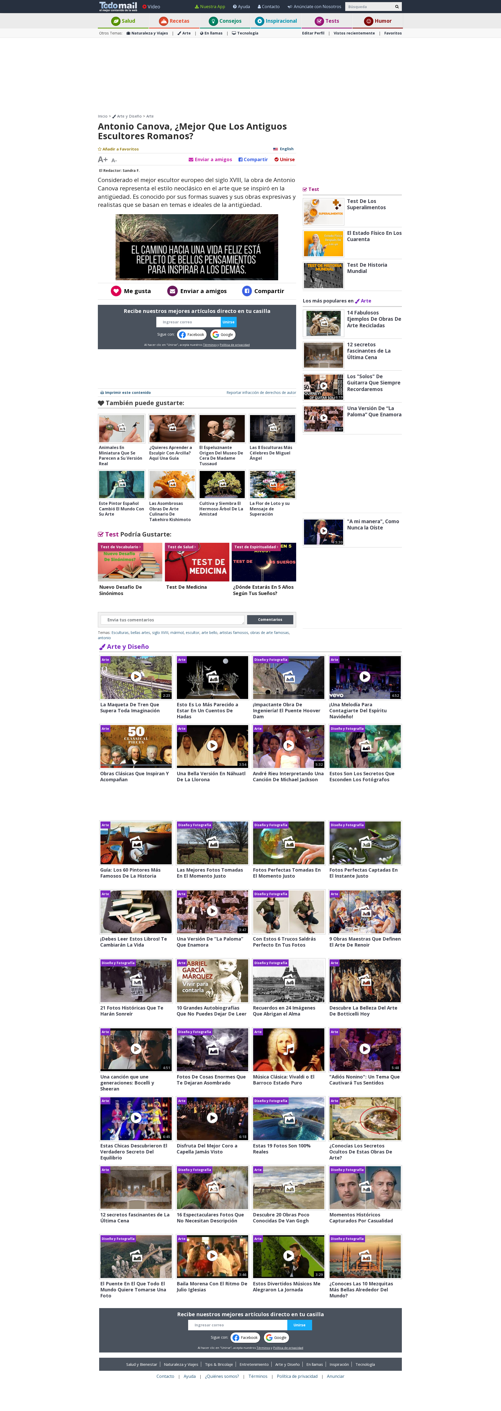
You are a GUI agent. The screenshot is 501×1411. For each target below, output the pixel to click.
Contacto (271, 6)
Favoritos (393, 33)
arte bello (209, 632)
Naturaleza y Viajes (150, 33)
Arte (186, 33)
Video (154, 6)
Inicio (103, 116)
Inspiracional (280, 21)
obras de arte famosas (269, 632)
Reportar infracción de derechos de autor (261, 392)
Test (111, 534)
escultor (192, 632)
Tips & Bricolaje (219, 1364)
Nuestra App (212, 6)
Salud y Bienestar (141, 1364)
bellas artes (140, 632)
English (287, 148)
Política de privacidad (235, 345)
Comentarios (270, 619)
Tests (331, 21)
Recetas (178, 21)
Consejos (230, 21)
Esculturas (120, 632)
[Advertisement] (250, 75)
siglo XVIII (160, 632)
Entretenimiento (254, 1364)
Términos (210, 345)
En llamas (214, 33)
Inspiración (339, 1364)
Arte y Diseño (129, 116)
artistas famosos (233, 632)
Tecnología (247, 33)
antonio (104, 637)
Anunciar (335, 1376)
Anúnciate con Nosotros (317, 6)
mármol (177, 632)
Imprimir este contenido (128, 392)
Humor (382, 21)
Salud (128, 21)
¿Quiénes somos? (222, 1376)
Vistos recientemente (354, 33)
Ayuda (244, 6)
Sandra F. (131, 170)
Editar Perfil (313, 33)
